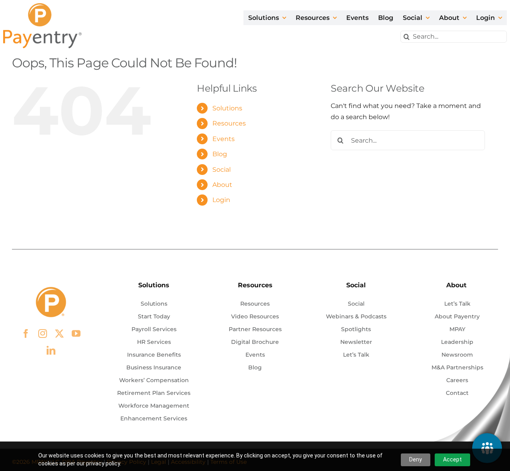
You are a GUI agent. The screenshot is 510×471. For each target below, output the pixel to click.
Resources (229, 123)
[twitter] (59, 333)
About (222, 184)
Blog (219, 154)
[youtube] (76, 333)
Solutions (227, 108)
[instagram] (42, 333)
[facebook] (26, 333)
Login (221, 200)
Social (221, 169)
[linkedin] (51, 350)
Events (223, 139)
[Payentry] (43, 6)
